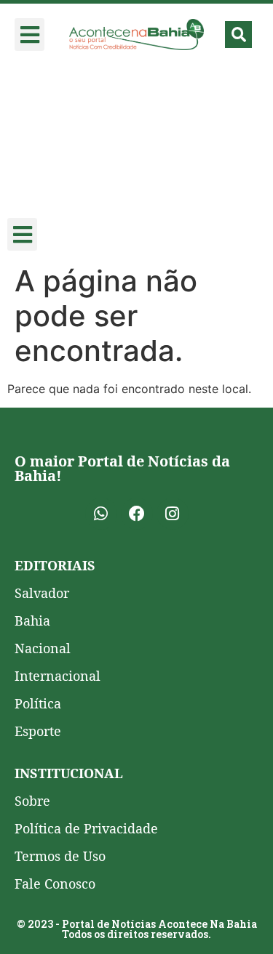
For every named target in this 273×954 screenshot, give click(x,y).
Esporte (38, 731)
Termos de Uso (60, 856)
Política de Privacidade (86, 828)
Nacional (43, 648)
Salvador (42, 593)
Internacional (57, 675)
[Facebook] (137, 514)
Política (38, 703)
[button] (29, 34)
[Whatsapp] (101, 514)
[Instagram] (173, 514)
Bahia (32, 620)
